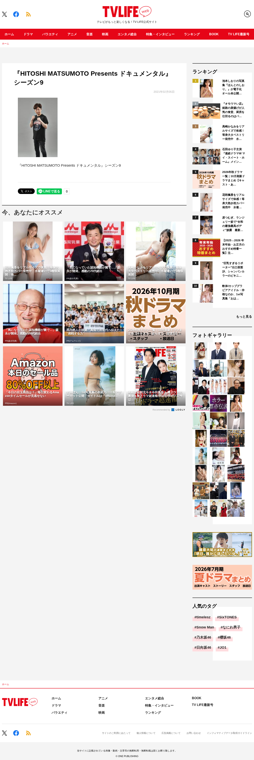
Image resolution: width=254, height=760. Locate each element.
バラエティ (50, 34)
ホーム (9, 34)
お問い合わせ (194, 733)
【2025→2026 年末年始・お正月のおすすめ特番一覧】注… (233, 246)
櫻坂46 (225, 637)
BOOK (214, 34)
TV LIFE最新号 (238, 34)
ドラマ (28, 34)
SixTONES (228, 617)
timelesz (203, 617)
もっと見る (244, 316)
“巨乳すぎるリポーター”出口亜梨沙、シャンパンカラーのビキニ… (233, 269)
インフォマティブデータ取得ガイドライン (229, 733)
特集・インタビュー (160, 34)
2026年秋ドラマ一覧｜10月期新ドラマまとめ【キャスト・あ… (233, 178)
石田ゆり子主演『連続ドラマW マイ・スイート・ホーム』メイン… (233, 155)
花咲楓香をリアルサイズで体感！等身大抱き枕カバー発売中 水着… (233, 201)
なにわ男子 (232, 627)
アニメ (72, 34)
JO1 (223, 647)
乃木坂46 (203, 637)
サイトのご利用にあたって (116, 733)
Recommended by (162, 410)
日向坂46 (203, 647)
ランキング (192, 34)
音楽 (89, 34)
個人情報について (146, 733)
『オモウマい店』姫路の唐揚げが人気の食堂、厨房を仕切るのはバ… (233, 110)
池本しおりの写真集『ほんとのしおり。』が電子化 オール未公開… (233, 87)
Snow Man (205, 627)
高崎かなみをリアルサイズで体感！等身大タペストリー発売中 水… (233, 132)
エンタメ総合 (127, 34)
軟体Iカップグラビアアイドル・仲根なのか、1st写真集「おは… (233, 292)
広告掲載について (171, 733)
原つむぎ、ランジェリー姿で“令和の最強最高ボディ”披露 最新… (233, 224)
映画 (105, 34)
